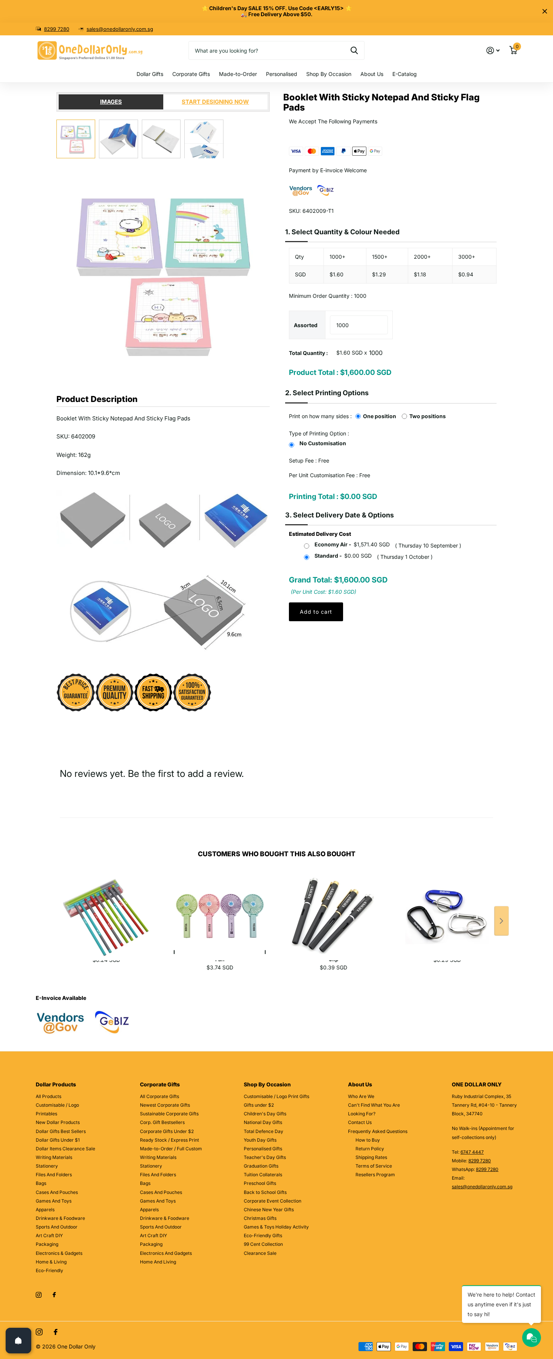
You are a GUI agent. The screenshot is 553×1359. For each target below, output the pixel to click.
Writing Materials (54, 1157)
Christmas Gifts (260, 1218)
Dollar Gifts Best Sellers (61, 1131)
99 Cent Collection (263, 1244)
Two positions (427, 416)
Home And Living (158, 1262)
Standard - (343, 555)
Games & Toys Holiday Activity (276, 1227)
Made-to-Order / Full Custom (171, 1148)
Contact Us (360, 1122)
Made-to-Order (238, 74)
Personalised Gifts (263, 1148)
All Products (48, 1096)
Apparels (45, 1209)
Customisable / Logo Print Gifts (276, 1096)
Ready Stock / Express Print (169, 1140)
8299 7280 (56, 29)
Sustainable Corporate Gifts (169, 1113)
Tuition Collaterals (263, 1174)
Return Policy (370, 1148)
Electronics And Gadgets (166, 1253)
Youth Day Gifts (260, 1140)
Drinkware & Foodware (60, 1218)
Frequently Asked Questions (377, 1131)
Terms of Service (374, 1166)
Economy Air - (352, 544)
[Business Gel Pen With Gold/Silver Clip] (333, 907)
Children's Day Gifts (265, 1113)
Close (544, 11)
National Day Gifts (263, 1122)
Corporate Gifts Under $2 (167, 1131)
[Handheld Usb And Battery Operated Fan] (220, 907)
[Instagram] (38, 1295)
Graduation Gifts (261, 1166)
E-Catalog (404, 74)
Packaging (47, 1244)
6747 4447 (472, 1152)
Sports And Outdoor (56, 1227)
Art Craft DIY (49, 1235)
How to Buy (368, 1140)
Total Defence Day (263, 1131)
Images (111, 101)
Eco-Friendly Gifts (263, 1235)
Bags (41, 1183)
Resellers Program (375, 1174)
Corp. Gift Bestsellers (162, 1122)
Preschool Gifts (260, 1183)
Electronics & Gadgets (59, 1253)
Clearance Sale (260, 1253)
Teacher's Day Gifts (265, 1157)
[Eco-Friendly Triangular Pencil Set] (106, 907)
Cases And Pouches (57, 1192)
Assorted (306, 325)
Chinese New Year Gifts (269, 1209)
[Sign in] (493, 50)
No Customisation (322, 443)
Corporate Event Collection (272, 1201)
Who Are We (361, 1096)
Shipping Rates (371, 1157)
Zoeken (354, 50)
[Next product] (501, 921)
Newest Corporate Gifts (165, 1105)
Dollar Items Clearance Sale (65, 1148)
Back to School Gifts (265, 1192)
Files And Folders (54, 1174)
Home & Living (51, 1262)
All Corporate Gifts (159, 1096)
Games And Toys (53, 1201)
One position (379, 416)
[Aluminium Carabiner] (447, 907)
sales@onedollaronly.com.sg (120, 29)
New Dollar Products (58, 1122)
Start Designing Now (215, 101)
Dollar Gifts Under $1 (58, 1140)
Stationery (47, 1166)
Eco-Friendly (49, 1270)
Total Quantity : (308, 353)
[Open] (18, 1340)
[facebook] (54, 1295)
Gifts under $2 (259, 1105)
